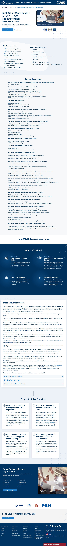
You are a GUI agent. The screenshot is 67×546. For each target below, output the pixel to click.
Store (38, 2)
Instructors (33, 2)
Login (61, 3)
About (41, 2)
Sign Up (57, 3)
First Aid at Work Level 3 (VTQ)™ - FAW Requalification (30, 7)
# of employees (47, 532)
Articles (48, 2)
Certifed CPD (24, 417)
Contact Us (14, 530)
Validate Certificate (16, 535)
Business (28, 2)
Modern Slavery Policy (39, 535)
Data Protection (37, 530)
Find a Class (23, 2)
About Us (25, 528)
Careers (24, 533)
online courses (50, 422)
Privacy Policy (37, 528)
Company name (47, 527)
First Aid (12, 7)
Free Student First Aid (27, 537)
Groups (2, 530)
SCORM (52, 415)
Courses (17, 2)
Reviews (25, 530)
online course (58, 360)
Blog (44, 2)
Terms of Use (37, 531)
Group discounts (18, 29)
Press (24, 531)
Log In (2, 535)
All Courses (4, 7)
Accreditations (15, 533)
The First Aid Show (27, 535)
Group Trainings (9, 490)
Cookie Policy (37, 533)
